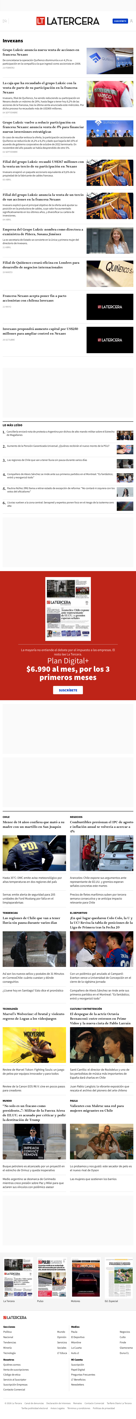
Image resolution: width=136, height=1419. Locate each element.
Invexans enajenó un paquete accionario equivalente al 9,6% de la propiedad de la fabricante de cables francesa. (39, 173)
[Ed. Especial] (120, 1297)
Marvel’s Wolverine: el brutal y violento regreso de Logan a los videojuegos (33, 1017)
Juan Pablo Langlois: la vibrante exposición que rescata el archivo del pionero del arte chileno (99, 1088)
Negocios (76, 817)
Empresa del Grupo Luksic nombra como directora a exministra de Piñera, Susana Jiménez (43, 232)
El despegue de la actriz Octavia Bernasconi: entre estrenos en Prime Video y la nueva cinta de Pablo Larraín (100, 1019)
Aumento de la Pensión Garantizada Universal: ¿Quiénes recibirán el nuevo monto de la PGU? (58, 446)
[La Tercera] (18, 1297)
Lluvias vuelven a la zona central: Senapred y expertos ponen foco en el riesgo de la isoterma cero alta (60, 504)
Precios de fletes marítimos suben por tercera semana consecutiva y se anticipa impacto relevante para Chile (98, 898)
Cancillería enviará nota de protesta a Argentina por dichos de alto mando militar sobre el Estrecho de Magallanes (61, 433)
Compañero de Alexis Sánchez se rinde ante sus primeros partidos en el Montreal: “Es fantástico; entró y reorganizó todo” (60, 476)
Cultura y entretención (86, 1009)
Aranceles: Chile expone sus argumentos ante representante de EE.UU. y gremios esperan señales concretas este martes (98, 882)
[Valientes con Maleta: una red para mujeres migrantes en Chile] (101, 1141)
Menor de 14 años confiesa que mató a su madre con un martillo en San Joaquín (33, 825)
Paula (74, 1101)
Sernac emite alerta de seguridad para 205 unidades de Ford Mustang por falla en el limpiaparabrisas (29, 898)
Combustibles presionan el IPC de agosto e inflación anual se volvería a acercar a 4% (101, 827)
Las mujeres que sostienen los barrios (93, 1179)
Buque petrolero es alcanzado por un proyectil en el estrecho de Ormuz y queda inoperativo (34, 1168)
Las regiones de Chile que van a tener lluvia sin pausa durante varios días (47, 460)
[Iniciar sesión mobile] (131, 21)
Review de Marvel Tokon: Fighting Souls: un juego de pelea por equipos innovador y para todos (33, 1071)
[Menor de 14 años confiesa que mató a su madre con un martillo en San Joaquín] (34, 853)
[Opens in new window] (86, 1297)
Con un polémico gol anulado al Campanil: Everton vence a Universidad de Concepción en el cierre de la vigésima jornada (100, 978)
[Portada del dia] (68, 639)
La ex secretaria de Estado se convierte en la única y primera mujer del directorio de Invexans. (41, 241)
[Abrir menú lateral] (6, 21)
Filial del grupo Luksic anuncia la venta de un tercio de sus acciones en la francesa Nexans (43, 197)
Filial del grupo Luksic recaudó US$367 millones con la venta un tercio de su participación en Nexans (43, 164)
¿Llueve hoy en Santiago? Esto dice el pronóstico (33, 990)
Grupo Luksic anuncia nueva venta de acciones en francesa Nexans (41, 52)
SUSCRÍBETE (68, 690)
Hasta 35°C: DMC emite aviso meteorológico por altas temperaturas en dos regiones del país (32, 880)
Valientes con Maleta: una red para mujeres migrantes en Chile (97, 1108)
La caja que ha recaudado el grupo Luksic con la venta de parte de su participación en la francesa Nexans (40, 88)
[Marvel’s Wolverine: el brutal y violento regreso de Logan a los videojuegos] (34, 1045)
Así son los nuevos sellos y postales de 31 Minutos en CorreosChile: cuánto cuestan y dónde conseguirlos (33, 978)
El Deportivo (78, 913)
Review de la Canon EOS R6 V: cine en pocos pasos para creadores (34, 1088)
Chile (6, 817)
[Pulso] (52, 1297)
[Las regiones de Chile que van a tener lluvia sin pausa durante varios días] (125, 463)
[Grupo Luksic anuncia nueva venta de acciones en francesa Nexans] (110, 61)
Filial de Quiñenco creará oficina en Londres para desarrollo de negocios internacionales (41, 265)
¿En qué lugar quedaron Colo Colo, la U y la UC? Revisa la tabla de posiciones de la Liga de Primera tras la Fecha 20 (101, 923)
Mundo (7, 1101)
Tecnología (10, 1009)
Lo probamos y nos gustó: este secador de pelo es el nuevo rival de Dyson (101, 1168)
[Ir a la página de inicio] (68, 21)
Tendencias (10, 913)
